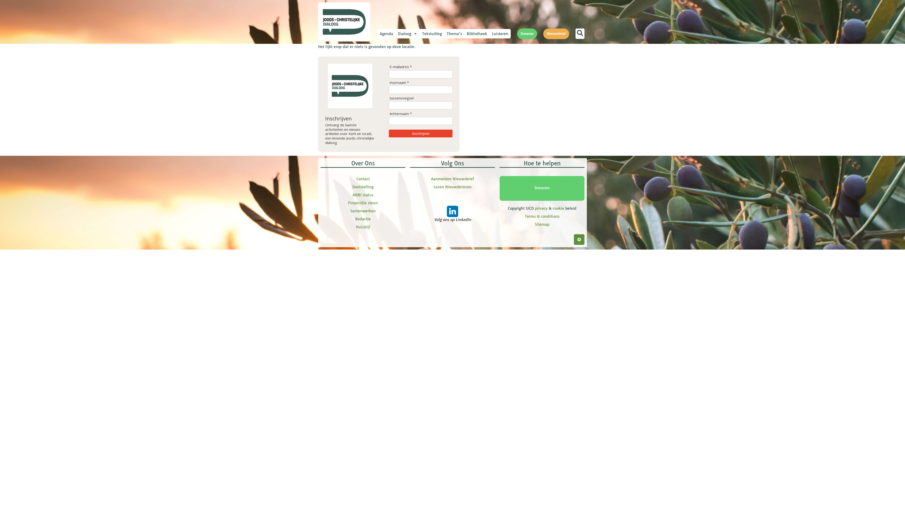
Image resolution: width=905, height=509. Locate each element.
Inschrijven (420, 133)
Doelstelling (363, 187)
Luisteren (500, 33)
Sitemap (542, 224)
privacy (541, 208)
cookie (558, 208)
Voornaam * (399, 82)
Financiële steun (363, 203)
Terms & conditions (542, 216)
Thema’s (454, 33)
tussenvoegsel (402, 98)
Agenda (386, 33)
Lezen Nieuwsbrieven (453, 187)
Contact (363, 179)
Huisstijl (363, 227)
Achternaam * (401, 113)
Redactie (363, 219)
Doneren (542, 187)
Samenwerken (363, 211)
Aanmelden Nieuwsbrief (452, 179)
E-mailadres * (401, 67)
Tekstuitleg (432, 33)
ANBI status (363, 195)
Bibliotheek (477, 33)
